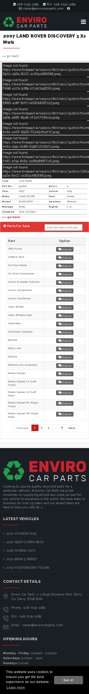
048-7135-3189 (30, 616)
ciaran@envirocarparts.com (43, 8)
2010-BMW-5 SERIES (21, 559)
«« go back (10, 56)
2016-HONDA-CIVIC (21, 550)
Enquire (66, 249)
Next (72, 428)
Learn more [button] (16, 687)
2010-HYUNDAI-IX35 (21, 533)
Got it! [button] (69, 680)
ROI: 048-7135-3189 (61, 4)
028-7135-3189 (27, 4)
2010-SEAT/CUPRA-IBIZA (25, 542)
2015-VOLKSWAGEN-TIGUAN (27, 567)
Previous (23, 428)
